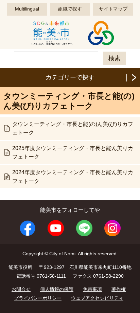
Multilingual (27, 9)
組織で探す (70, 9)
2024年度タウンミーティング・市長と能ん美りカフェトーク (72, 176)
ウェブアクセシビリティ (97, 298)
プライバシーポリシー (38, 298)
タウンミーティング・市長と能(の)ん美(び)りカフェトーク (72, 128)
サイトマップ (113, 9)
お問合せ (21, 289)
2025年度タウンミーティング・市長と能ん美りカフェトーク (72, 152)
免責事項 (92, 289)
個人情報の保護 (56, 289)
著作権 (118, 289)
